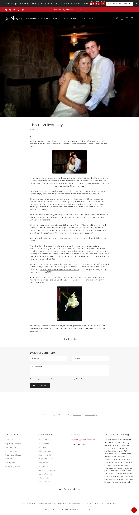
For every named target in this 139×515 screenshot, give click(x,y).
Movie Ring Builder (13, 466)
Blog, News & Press (13, 455)
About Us (9, 440)
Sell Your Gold (11, 447)
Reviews (8, 459)
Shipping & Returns (46, 451)
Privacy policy (86, 503)
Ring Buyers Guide (46, 455)
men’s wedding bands (49, 328)
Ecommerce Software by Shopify (46, 503)
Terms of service (74, 503)
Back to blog (70, 339)
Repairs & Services (13, 443)
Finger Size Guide (45, 459)
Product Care (44, 466)
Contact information (111, 503)
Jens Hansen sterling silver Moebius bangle (59, 269)
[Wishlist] (126, 18)
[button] (32, 18)
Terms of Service (90, 415)
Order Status (43, 440)
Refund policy (44, 478)
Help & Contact (11, 451)
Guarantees (43, 447)
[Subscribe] (86, 412)
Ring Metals (43, 463)
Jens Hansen (31, 503)
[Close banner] (136, 3)
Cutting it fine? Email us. (119, 3)
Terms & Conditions (46, 470)
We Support (10, 463)
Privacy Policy (77, 415)
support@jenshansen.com (83, 439)
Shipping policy (98, 503)
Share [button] (35, 136)
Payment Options (45, 443)
